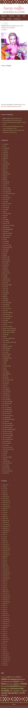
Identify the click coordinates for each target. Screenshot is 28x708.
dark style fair (6, 197)
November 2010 (6, 659)
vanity (4, 459)
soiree (4, 386)
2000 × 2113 (19, 26)
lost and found (6, 302)
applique (5, 158)
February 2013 (6, 639)
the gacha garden (7, 423)
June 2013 (5, 631)
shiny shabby (5, 374)
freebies (5, 241)
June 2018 (5, 512)
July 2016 (5, 558)
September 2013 (6, 625)
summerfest (6, 391)
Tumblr (9, 19)
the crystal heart (6, 409)
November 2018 (6, 502)
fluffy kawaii (5, 237)
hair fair (4, 263)
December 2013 (6, 619)
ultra (4, 455)
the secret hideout (7, 439)
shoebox (5, 376)
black (20, 677)
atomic (13, 677)
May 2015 (5, 586)
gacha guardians (6, 247)
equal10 (4, 215)
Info (24, 16)
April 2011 (5, 649)
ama (5, 677)
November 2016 (6, 550)
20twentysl (5, 148)
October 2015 (6, 576)
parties (4, 344)
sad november (6, 366)
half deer (7, 684)
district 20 (5, 205)
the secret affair (6, 437)
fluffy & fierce (6, 235)
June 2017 (5, 536)
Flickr (18, 16)
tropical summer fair (7, 449)
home (4, 275)
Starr (4, 120)
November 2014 (6, 597)
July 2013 (5, 629)
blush (4, 178)
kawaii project (6, 285)
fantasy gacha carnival (8, 225)
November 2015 (6, 574)
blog (4, 170)
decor (4, 201)
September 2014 (6, 601)
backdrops (5, 164)
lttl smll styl (5, 304)
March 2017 (5, 542)
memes (4, 310)
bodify (4, 180)
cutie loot (5, 195)
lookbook (5, 298)
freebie (22, 681)
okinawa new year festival (8, 328)
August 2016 (5, 556)
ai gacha (4, 152)
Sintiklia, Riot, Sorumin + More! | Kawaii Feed (13, 130)
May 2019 (5, 490)
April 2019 (5, 492)
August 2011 (5, 641)
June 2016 (5, 560)
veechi (22, 693)
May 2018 (5, 514)
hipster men (5, 273)
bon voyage (5, 182)
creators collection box (8, 193)
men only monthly (7, 312)
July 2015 (5, 582)
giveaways (5, 259)
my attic (4, 320)
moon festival (6, 318)
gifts (4, 255)
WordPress (17, 19)
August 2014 (5, 603)
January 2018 (6, 522)
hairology (5, 265)
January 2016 (6, 570)
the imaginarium (6, 427)
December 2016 (6, 548)
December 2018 (6, 500)
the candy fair (6, 399)
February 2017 (6, 544)
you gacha (5, 473)
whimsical (5, 467)
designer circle (6, 203)
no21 (4, 324)
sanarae (4, 372)
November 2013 (6, 621)
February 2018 (6, 520)
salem (4, 370)
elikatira (23, 679)
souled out (5, 388)
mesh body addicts (7, 316)
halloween (12, 684)
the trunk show (6, 443)
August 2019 (5, 485)
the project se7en (7, 433)
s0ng (21, 688)
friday (3, 684)
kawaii (24, 683)
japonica (5, 283)
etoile (4, 217)
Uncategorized (6, 457)
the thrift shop (6, 441)
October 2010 (6, 661)
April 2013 (5, 635)
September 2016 (6, 554)
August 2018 (5, 508)
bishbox (4, 166)
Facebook (12, 16)
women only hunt (7, 471)
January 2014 (6, 617)
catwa (4, 679)
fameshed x (5, 223)
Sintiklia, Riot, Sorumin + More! (10, 132)
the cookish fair (6, 403)
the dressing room (7, 415)
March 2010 (5, 665)
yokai (5, 695)
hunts (4, 277)
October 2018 (6, 504)
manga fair (5, 306)
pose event (5, 350)
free (4, 239)
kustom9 (5, 292)
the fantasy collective (7, 419)
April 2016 (5, 564)
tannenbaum (6, 395)
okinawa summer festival (8, 330)
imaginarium (6, 279)
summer (20, 691)
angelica (9, 677)
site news (5, 382)
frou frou (5, 243)
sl (13, 691)
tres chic (5, 445)
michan (16, 686)
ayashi (17, 677)
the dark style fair (7, 411)
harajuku (5, 269)
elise (2, 681)
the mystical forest (7, 431)
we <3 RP (5, 465)
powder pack (6, 354)
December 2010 (6, 657)
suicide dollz (5, 389)
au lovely (5, 162)
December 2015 (6, 572)
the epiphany (5, 417)
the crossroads (6, 407)
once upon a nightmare (8, 338)
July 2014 (5, 605)
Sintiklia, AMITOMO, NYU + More (14, 118)
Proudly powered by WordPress (7, 702)
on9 (4, 336)
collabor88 (5, 188)
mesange (10, 686)
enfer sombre (10, 681)
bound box (5, 184)
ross (4, 364)
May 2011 (5, 647)
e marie (5, 681)
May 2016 (5, 562)
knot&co (5, 288)
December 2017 (6, 524)
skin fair (5, 384)
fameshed (5, 221)
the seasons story (7, 435)
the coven (5, 405)
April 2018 (5, 516)
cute (8, 679)
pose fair (5, 352)
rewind (4, 360)
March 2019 (5, 494)
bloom (4, 176)
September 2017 (6, 530)
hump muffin (14, 7)
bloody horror (6, 174)
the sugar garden (11, 693)
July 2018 (5, 510)
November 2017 (6, 526)
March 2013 (5, 637)
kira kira (5, 286)
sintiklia (11, 691)
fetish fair (5, 231)
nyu (7, 688)
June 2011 (5, 645)
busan (4, 185)
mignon (20, 686)
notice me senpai (6, 326)
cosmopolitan (6, 191)
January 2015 (6, 593)
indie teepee (5, 281)
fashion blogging (6, 229)
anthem (4, 154)
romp (4, 362)
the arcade (5, 397)
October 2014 (6, 599)
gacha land (5, 249)
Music (3, 19)
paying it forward (6, 346)
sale (4, 368)
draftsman (5, 207)
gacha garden (6, 245)
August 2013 (5, 627)
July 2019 (5, 487)
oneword (5, 340)
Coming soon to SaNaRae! (8, 28)
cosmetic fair (6, 189)
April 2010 (5, 663)
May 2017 (5, 538)
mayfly (5, 686)
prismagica (5, 356)
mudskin (3, 688)
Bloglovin (4, 16)
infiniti (19, 684)
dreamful (5, 209)
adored (2, 677)
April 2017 (5, 540)
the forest (5, 421)
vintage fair (5, 461)
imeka (16, 684)
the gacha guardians (7, 425)
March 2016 (5, 566)
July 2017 (5, 534)
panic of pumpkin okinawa (9, 342)
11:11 (4, 146)
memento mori (6, 308)
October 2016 (6, 552)
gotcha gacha (6, 261)
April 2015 (5, 588)
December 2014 (6, 595)
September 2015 (6, 578)
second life (5, 690)
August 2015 (5, 580)
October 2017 (6, 528)
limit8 (4, 294)
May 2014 (5, 609)
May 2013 (5, 633)
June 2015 (5, 584)
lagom (2, 686)
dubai (4, 211)
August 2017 (5, 532)
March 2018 (5, 518)
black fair (5, 168)
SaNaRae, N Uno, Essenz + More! (14, 120)
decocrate (5, 199)
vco (19, 693)
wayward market (6, 463)
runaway (16, 688)
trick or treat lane (7, 447)
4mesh (4, 150)
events (4, 219)
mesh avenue (6, 314)
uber (4, 453)
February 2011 (6, 653)
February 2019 (6, 496)
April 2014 (5, 611)
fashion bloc (5, 227)
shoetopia (5, 378)
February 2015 (6, 591)
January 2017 (6, 546)
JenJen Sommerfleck (7, 122)
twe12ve (4, 451)
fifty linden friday (6, 233)
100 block (5, 144)
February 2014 (6, 615)
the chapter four (6, 401)
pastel (9, 688)
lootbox (4, 300)
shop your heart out (7, 380)
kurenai (4, 291)
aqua (4, 160)
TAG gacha (5, 393)
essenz (15, 681)
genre (4, 253)
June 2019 (5, 488)
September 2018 (6, 506)
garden (4, 251)
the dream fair (6, 413)
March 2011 (5, 651)
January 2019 (6, 498)
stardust (16, 691)
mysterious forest (7, 322)
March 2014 (5, 613)
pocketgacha (6, 348)
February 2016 (6, 568)
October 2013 (6, 623)
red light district (6, 358)
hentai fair (5, 271)
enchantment (6, 213)
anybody (4, 156)
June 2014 (5, 607)
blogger (4, 172)
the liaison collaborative (8, 429)
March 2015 (5, 590)
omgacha (5, 334)
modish (23, 686)
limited (4, 296)
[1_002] (14, 59)
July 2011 (5, 643)
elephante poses (15, 679)
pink (12, 688)
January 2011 (6, 655)
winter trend (6, 469)
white (2, 695)
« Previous (4, 30)
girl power (5, 257)
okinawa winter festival (8, 332)
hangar (4, 267)
